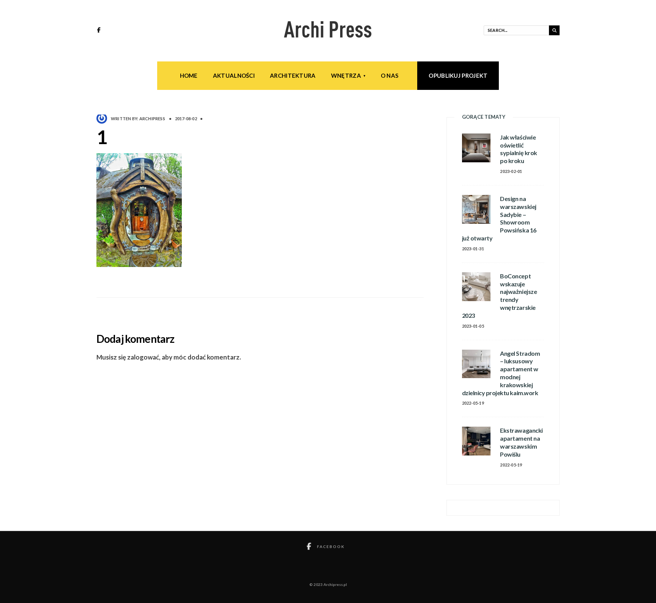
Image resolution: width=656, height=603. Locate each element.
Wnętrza (346, 75)
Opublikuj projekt (458, 75)
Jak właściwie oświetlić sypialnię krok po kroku (518, 148)
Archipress (152, 118)
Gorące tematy (483, 117)
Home (189, 75)
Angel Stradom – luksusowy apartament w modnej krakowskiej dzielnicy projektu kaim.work (501, 373)
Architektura (293, 75)
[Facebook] (100, 31)
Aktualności (234, 75)
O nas (390, 75)
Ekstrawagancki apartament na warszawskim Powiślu (521, 442)
